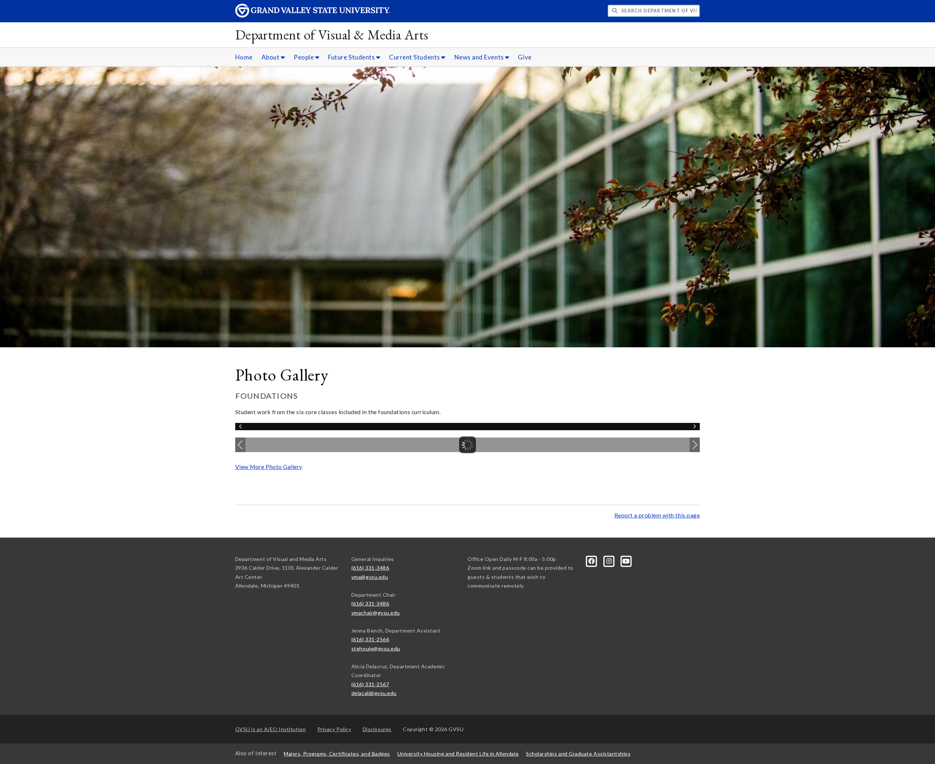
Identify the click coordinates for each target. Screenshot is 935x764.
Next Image (695, 445)
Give (524, 57)
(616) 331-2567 (370, 684)
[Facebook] (592, 560)
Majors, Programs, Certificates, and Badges (337, 753)
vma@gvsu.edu (369, 577)
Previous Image (240, 445)
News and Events (479, 57)
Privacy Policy (334, 729)
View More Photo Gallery (268, 466)
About (271, 57)
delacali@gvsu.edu (374, 693)
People (304, 57)
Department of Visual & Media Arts (331, 34)
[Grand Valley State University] (312, 15)
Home (244, 57)
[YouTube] (626, 560)
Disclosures (377, 729)
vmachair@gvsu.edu (375, 613)
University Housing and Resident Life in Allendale (458, 753)
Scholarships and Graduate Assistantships (578, 753)
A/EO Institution (270, 729)
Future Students (352, 57)
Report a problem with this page (657, 515)
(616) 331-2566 (370, 639)
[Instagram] (609, 560)
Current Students (415, 57)
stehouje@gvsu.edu (375, 648)
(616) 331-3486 (370, 568)
